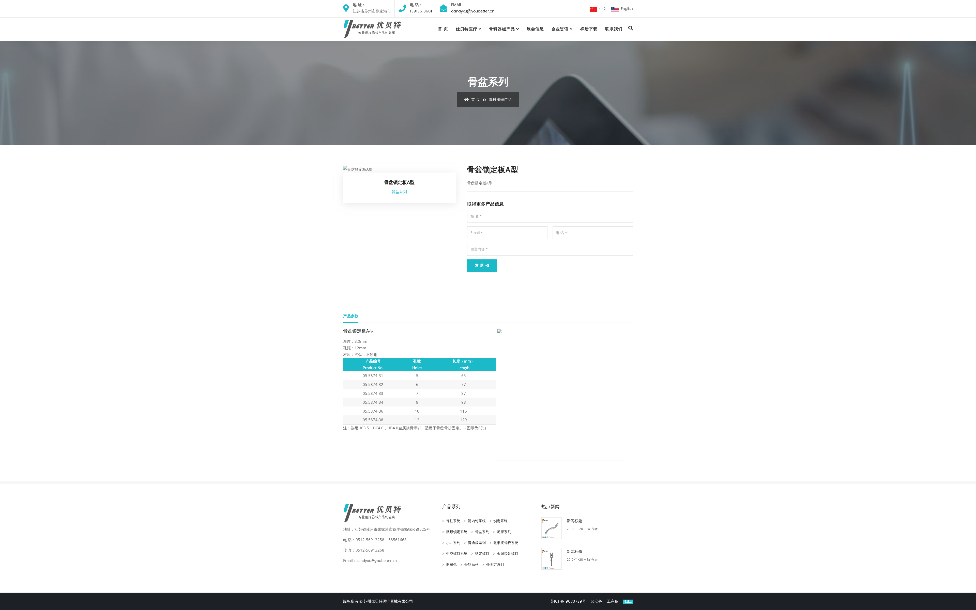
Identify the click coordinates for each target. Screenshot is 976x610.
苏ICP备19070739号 (568, 601)
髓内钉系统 (477, 521)
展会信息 (535, 29)
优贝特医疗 (466, 29)
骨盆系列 (482, 532)
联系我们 (613, 29)
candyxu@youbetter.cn (472, 11)
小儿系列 (453, 543)
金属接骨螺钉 (507, 554)
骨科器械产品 (502, 29)
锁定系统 (500, 521)
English (626, 9)
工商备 (612, 601)
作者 (594, 528)
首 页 (443, 29)
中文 (601, 9)
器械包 (451, 565)
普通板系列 (477, 543)
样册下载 (589, 29)
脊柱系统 (453, 521)
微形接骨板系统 (505, 543)
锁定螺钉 (482, 554)
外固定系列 (495, 565)
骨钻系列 (471, 565)
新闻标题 (574, 521)
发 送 (480, 266)
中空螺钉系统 (456, 554)
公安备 (596, 601)
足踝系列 (504, 532)
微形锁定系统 (456, 532)
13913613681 (421, 11)
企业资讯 (560, 29)
